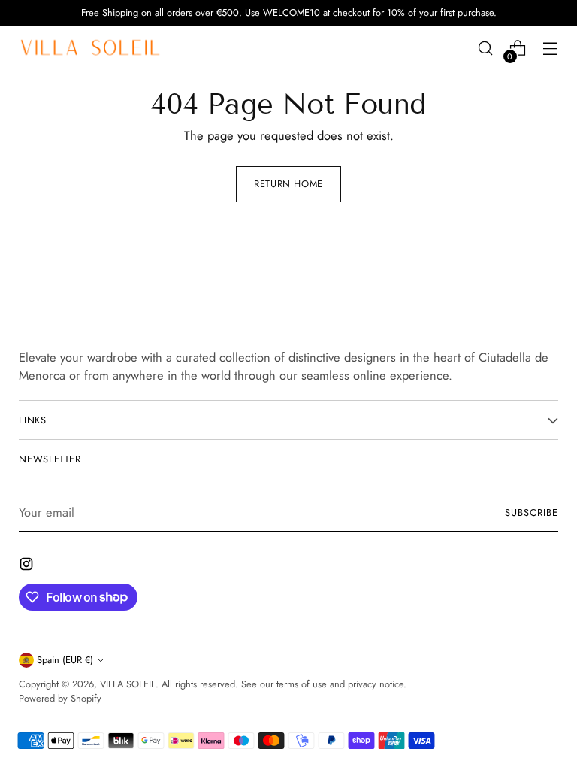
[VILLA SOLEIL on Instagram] (28, 566)
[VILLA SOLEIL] (90, 48)
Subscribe (531, 512)
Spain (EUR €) (65, 660)
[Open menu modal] (550, 48)
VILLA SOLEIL (128, 684)
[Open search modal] (485, 48)
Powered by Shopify (60, 698)
